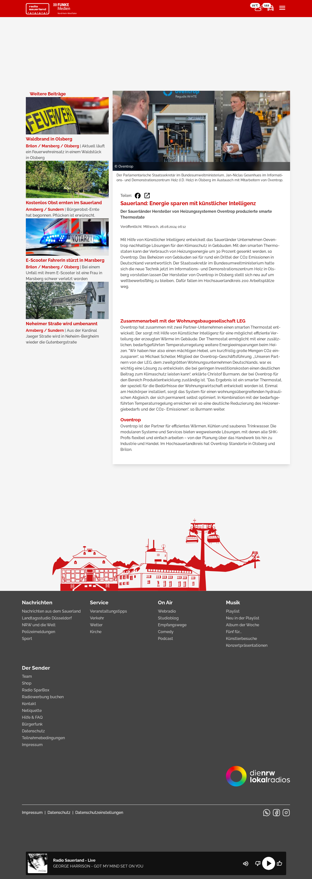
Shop (26, 683)
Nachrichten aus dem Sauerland (51, 611)
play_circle (268, 863)
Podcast (165, 638)
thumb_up (279, 863)
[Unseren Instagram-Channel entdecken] (286, 813)
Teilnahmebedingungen (43, 738)
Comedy (166, 631)
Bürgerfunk (32, 724)
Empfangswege (172, 625)
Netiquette (32, 710)
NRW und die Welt (39, 625)
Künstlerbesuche (241, 638)
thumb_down (258, 863)
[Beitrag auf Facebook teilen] (138, 196)
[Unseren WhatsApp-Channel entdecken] (267, 813)
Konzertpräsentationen (246, 645)
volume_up (245, 863)
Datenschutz (33, 731)
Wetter (96, 625)
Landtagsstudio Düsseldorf (47, 618)
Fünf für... (234, 631)
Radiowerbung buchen (43, 697)
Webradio (167, 611)
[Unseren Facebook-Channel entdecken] (276, 813)
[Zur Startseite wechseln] (37, 9)
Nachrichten (37, 602)
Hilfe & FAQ (32, 717)
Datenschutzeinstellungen (99, 812)
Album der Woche (242, 625)
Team (27, 676)
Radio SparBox (35, 690)
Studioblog (168, 618)
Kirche (95, 631)
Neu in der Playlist (242, 618)
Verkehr (97, 618)
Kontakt (29, 703)
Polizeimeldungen (38, 631)
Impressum (32, 744)
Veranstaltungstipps (108, 611)
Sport (27, 638)
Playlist (233, 611)
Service (99, 602)
